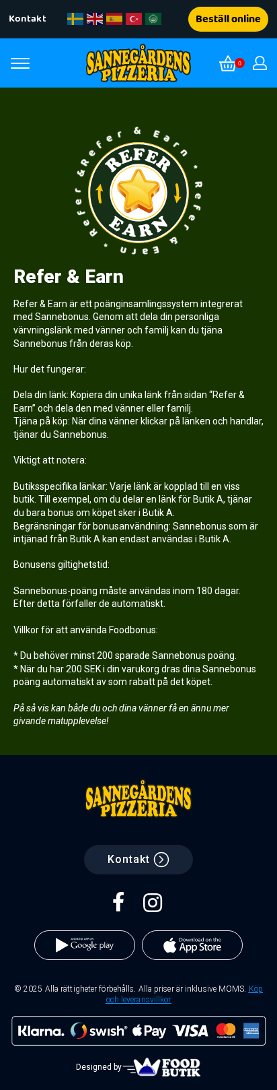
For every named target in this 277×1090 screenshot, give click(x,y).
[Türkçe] (134, 19)
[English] (95, 19)
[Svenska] (76, 19)
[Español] (115, 19)
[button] (29, 19)
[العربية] (154, 19)
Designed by (99, 1067)
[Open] (20, 63)
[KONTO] (260, 63)
